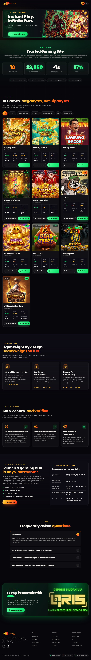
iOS (73, 639)
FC (58, 113)
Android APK (75, 636)
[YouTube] (8, 646)
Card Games (36, 642)
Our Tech (55, 636)
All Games (35, 636)
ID (86, 3)
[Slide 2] (45, 36)
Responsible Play (77, 645)
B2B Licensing (56, 639)
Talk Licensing (10, 502)
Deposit (34, 645)
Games (34, 639)
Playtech (35, 113)
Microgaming (67, 113)
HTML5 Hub (75, 642)
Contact (54, 645)
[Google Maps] (4, 646)
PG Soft (12, 113)
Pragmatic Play (23, 113)
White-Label (56, 642)
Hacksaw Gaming (47, 113)
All (5, 113)
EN (83, 3)
